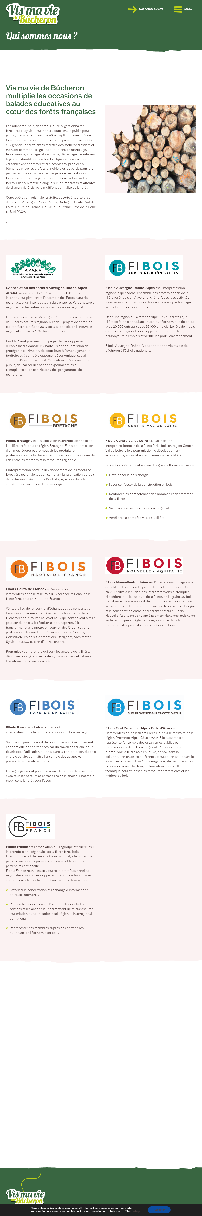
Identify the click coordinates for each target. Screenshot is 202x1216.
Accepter (159, 1210)
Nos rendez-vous (151, 9)
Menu (188, 9)
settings (135, 1211)
